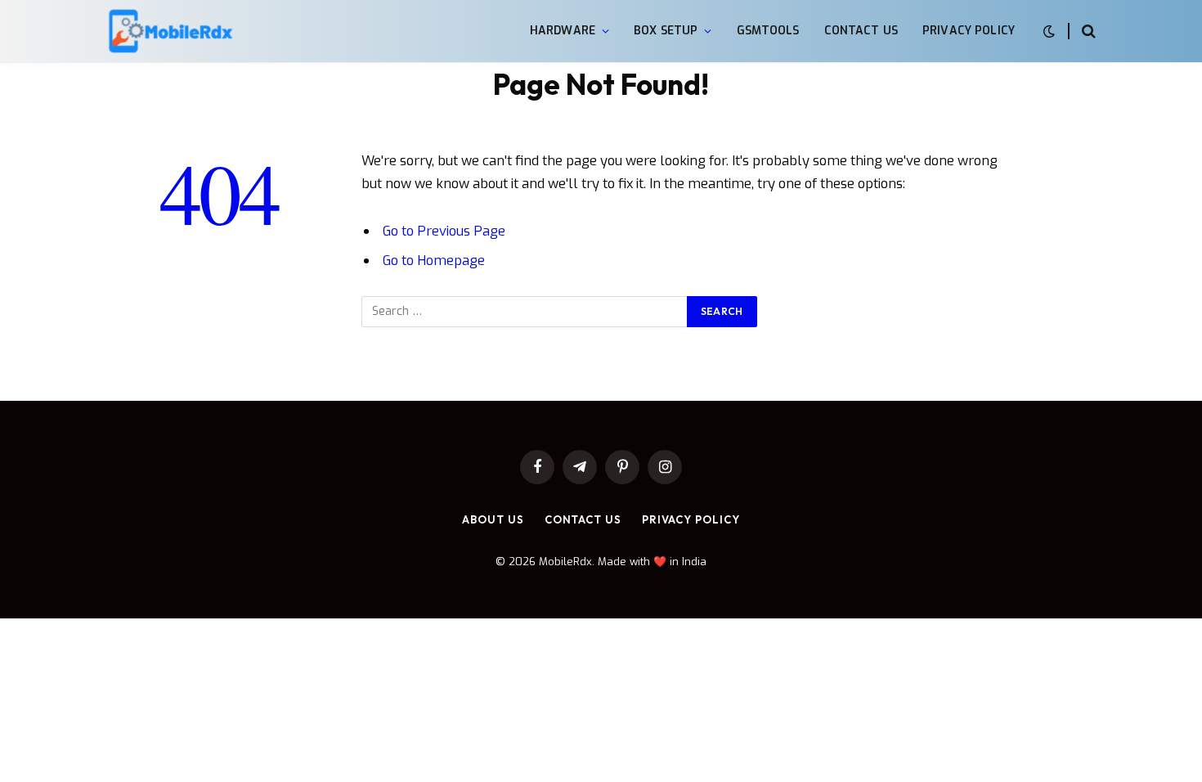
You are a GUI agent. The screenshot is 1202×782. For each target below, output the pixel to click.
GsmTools (768, 30)
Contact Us (861, 30)
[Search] (1087, 31)
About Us (492, 519)
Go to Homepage (434, 260)
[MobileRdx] (169, 31)
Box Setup (665, 30)
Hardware (562, 30)
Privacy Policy (968, 30)
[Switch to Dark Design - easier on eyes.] (1049, 31)
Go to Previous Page (444, 231)
